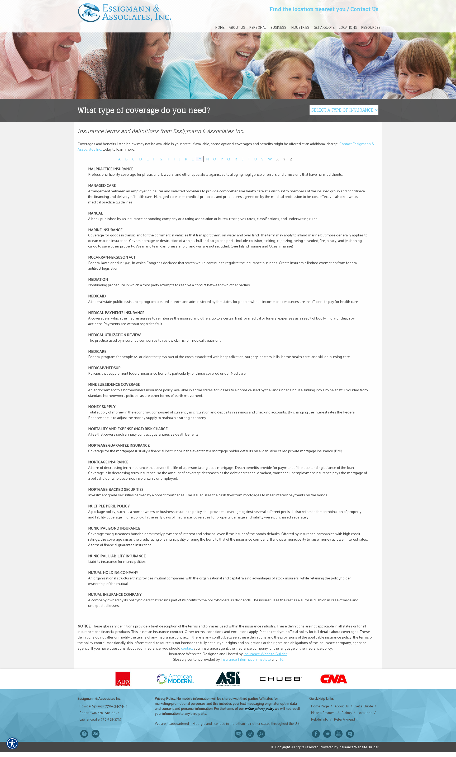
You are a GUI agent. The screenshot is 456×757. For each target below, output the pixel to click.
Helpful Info (319, 719)
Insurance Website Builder (265, 653)
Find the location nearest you (307, 9)
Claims (346, 712)
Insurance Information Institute (246, 659)
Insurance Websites (185, 653)
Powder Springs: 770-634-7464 (103, 706)
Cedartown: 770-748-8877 (99, 712)
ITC (281, 659)
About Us (342, 706)
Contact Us (364, 9)
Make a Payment (323, 712)
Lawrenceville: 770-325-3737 (100, 719)
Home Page (320, 706)
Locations (365, 712)
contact (187, 648)
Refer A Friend (344, 719)
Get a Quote (364, 706)
